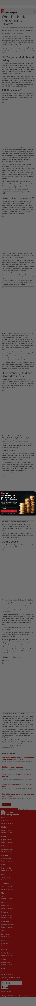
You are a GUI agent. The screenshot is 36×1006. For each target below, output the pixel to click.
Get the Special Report (9, 511)
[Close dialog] (34, 491)
